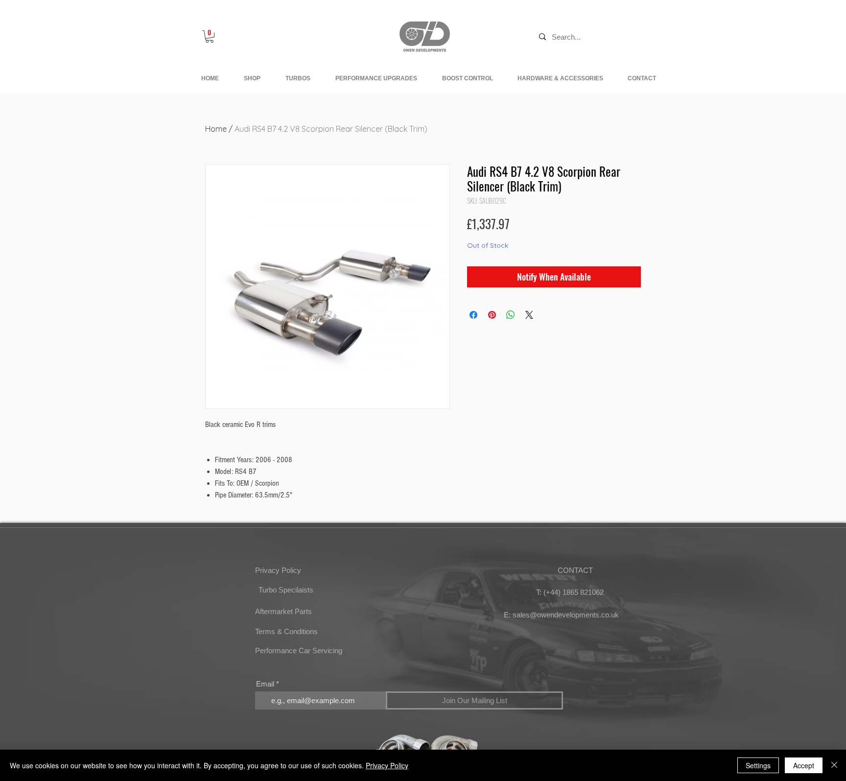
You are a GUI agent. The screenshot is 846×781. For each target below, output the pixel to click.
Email (265, 683)
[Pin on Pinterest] (492, 315)
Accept (803, 765)
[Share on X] (529, 315)
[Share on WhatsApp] (511, 315)
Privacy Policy (387, 765)
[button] (209, 36)
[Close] (834, 765)
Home (216, 129)
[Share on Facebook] (473, 315)
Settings (758, 765)
